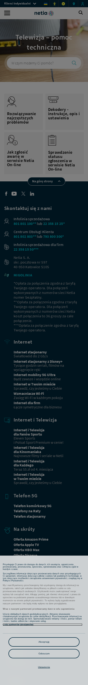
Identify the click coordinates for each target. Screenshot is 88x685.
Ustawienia (44, 667)
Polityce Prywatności (13, 580)
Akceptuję (44, 642)
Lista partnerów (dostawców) (18, 624)
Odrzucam (44, 653)
